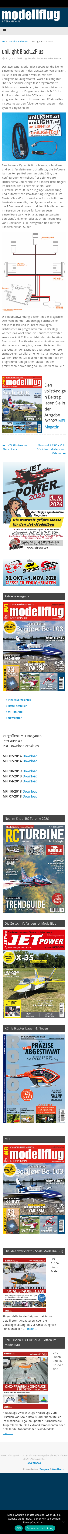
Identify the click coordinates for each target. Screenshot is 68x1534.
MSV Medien (34, 1462)
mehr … (32, 1328)
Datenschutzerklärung (39, 1528)
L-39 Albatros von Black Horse (15, 447)
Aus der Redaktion (18, 41)
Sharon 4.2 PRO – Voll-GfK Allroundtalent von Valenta (51, 449)
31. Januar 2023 (14, 58)
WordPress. (58, 1469)
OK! (18, 1528)
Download (30, 756)
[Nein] (63, 1522)
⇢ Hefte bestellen (16, 706)
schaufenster (55, 58)
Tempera (44, 1469)
